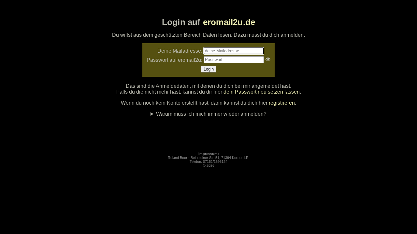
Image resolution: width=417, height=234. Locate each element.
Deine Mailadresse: (179, 51)
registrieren (282, 103)
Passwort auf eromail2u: (174, 60)
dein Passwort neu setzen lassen (261, 92)
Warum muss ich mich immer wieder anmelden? (211, 114)
